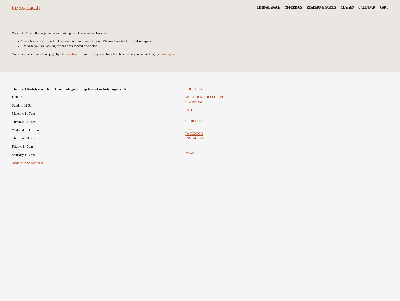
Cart (384, 7)
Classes (347, 7)
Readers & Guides (321, 7)
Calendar (366, 7)
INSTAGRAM (195, 138)
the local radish (25, 7)
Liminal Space (268, 7)
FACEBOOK (194, 133)
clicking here (69, 54)
